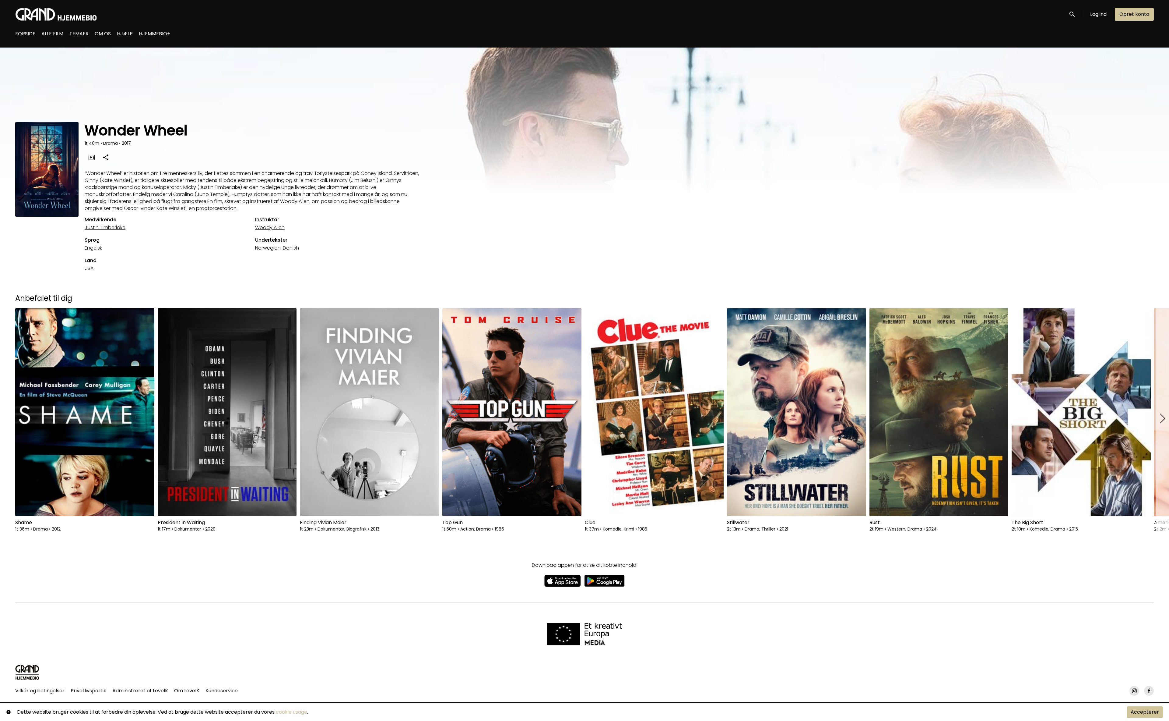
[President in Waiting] (227, 412)
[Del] (105, 157)
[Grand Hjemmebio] (27, 672)
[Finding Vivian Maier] (369, 412)
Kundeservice (221, 690)
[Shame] (84, 412)
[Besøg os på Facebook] (1149, 691)
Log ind (1098, 14)
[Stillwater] (796, 412)
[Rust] (939, 412)
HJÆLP (125, 33)
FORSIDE (25, 33)
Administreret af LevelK (140, 690)
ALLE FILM (52, 33)
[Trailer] (91, 157)
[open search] (1072, 14)
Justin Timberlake (105, 227)
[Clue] (654, 412)
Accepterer (1145, 712)
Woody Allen (270, 227)
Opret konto (1134, 14)
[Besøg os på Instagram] (1134, 691)
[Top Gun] (511, 412)
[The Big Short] (1081, 412)
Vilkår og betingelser (40, 690)
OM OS (103, 33)
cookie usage (291, 712)
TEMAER (79, 33)
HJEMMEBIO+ (154, 33)
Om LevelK (186, 690)
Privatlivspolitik (88, 690)
